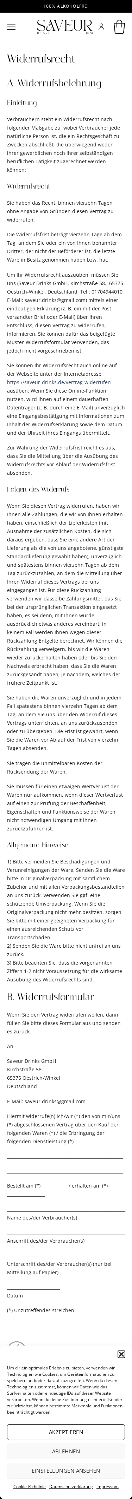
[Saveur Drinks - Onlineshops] (65, 27)
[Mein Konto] (101, 26)
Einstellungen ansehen (66, 1470)
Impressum (107, 1487)
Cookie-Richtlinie (29, 1487)
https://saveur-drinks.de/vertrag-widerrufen (59, 382)
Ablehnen (66, 1451)
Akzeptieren (66, 1431)
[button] (121, 1354)
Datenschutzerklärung (71, 1487)
